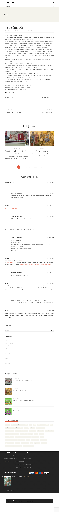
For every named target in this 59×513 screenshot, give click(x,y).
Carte (21, 428)
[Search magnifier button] (53, 6)
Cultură (17, 431)
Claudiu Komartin (40, 428)
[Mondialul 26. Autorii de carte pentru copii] (8, 401)
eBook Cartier (32, 431)
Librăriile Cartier (27, 437)
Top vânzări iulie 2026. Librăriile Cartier (17, 152)
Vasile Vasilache (8, 446)
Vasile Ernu (43, 443)
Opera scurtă (8, 356)
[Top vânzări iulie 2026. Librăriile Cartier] (17, 138)
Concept (7, 345)
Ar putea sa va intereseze (11, 208)
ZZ (31, 31)
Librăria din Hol (18, 437)
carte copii (26, 428)
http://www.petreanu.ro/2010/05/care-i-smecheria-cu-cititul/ (35, 264)
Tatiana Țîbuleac (24, 443)
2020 (39, 424)
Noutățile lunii (8, 353)
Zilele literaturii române (28, 446)
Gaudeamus (15, 434)
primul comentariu (11, 262)
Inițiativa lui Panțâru (14, 112)
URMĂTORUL (37, 167)
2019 (35, 424)
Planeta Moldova (35, 440)
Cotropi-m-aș (47, 112)
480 (30, 167)
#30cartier (7, 424)
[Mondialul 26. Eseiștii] (8, 411)
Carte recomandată (9, 340)
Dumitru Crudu (24, 431)
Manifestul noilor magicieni (42, 151)
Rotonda (17, 443)
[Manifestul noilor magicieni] (42, 138)
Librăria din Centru (9, 437)
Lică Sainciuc (35, 437)
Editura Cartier (40, 431)
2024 (43, 424)
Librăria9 (41, 434)
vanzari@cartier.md (8, 458)
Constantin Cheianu (9, 431)
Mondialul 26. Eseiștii (18, 410)
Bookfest (16, 428)
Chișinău (33, 428)
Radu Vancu (43, 440)
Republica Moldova (9, 443)
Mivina (13, 98)
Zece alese (7, 366)
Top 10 (6, 361)
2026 (51, 424)
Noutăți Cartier (21, 440)
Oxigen (27, 440)
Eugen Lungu (8, 434)
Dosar (6, 348)
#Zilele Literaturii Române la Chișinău (19, 424)
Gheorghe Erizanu (16, 193)
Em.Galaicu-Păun (49, 431)
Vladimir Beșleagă (18, 446)
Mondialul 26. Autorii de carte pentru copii (23, 400)
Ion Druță (30, 434)
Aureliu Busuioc (8, 428)
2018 (30, 424)
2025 (47, 424)
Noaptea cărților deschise (10, 440)
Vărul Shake (7, 363)
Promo (6, 358)
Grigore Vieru (23, 434)
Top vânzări (36, 443)
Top (31, 443)
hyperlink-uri (23, 261)
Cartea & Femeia (9, 343)
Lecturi (35, 434)
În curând (7, 350)
